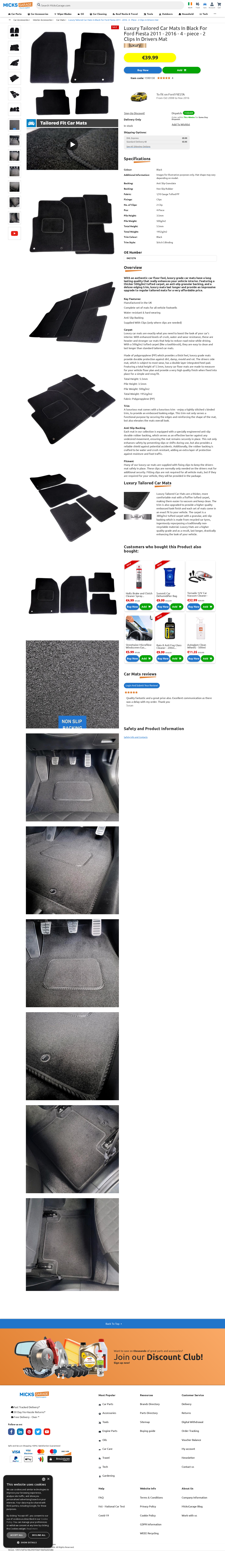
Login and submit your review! (142, 685)
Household (188, 14)
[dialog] (28, 1511)
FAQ (101, 1497)
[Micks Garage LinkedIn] (21, 1432)
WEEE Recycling (149, 1533)
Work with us (189, 1515)
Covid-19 (103, 1515)
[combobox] (43, 1479)
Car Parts (16, 14)
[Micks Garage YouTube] (48, 1432)
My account (188, 1448)
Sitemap (145, 1421)
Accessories (109, 1412)
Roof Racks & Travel (127, 14)
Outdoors (167, 14)
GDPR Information (150, 1524)
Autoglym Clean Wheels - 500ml (196, 646)
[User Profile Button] (212, 4)
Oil (82, 14)
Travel (106, 1457)
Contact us (188, 1466)
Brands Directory (150, 1404)
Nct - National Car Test (111, 1506)
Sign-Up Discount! (134, 113)
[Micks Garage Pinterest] (30, 1432)
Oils (104, 1439)
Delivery (186, 1404)
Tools (150, 14)
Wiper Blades (64, 14)
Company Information (194, 1497)
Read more (32, 1528)
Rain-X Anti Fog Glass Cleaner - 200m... (169, 646)
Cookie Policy (148, 1515)
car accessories (21, 20)
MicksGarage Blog (192, 1506)
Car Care (107, 1448)
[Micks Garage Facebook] (12, 1432)
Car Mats (60, 20)
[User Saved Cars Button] (205, 4)
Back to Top (112, 1323)
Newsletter (188, 1457)
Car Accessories (39, 14)
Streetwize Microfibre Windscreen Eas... (139, 646)
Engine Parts (109, 1430)
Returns (186, 1412)
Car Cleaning (100, 14)
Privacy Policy (148, 1506)
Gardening (108, 1475)
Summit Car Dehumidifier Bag (166, 594)
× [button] (48, 1479)
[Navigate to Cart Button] (219, 4)
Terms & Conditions (151, 1497)
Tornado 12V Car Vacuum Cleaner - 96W (197, 595)
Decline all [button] (38, 1535)
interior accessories (43, 20)
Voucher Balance (191, 1439)
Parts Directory (149, 1412)
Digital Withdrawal (192, 1421)
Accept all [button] (16, 1535)
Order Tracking (190, 1430)
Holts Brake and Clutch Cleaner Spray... (139, 594)
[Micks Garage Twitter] (39, 1432)
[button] (28, 1542)
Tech (205, 14)
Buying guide (147, 1430)
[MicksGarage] (18, 5)
